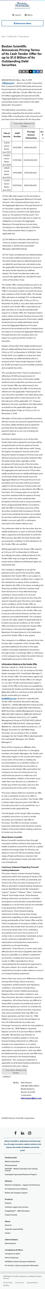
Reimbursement (11, 1165)
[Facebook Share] (37, 71)
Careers (7, 1233)
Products (8, 1203)
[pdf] (20, 71)
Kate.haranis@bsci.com (31, 1098)
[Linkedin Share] (34, 71)
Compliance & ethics (12, 1254)
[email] (27, 71)
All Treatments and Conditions (16, 1189)
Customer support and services (16, 1207)
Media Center (12, 36)
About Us (8, 1225)
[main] (22, 661)
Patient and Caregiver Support (16, 1193)
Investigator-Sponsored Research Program (21, 1174)
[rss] (24, 71)
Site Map (6, 1285)
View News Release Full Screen (24, 124)
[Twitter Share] (30, 71)
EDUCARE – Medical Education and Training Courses (21, 1170)
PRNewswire (8, 83)
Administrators (10, 1243)
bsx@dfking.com (9, 698)
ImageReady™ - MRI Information (17, 1211)
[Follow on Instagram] (29, 1133)
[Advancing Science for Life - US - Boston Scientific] (22, 5)
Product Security (11, 1215)
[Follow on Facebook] (15, 1133)
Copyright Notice (32, 1282)
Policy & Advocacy (11, 1258)
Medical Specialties (12, 1161)
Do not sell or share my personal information (22, 1265)
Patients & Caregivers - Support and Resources (22, 1185)
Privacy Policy (8, 1282)
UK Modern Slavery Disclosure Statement (20, 1262)
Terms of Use (19, 1282)
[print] (41, 71)
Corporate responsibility (14, 1229)
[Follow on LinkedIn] (22, 1133)
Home (3, 36)
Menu (30, 15)
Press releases (24, 36)
